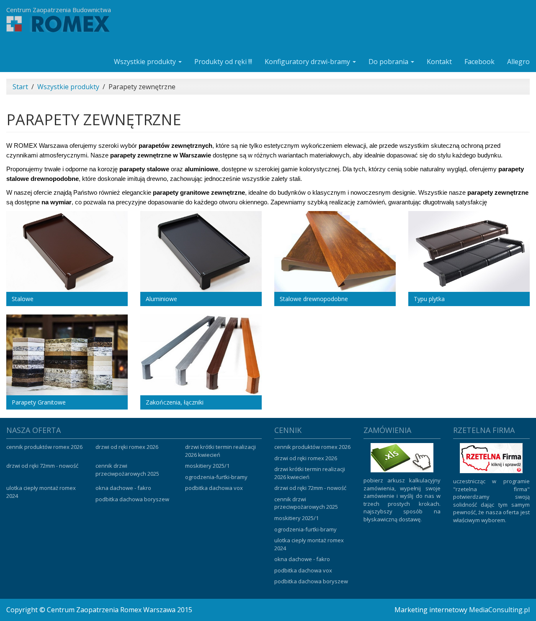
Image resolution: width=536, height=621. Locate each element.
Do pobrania (389, 61)
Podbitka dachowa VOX (214, 488)
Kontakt (439, 61)
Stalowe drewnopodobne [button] (314, 299)
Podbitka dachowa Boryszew (132, 499)
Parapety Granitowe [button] (39, 402)
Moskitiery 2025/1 (207, 465)
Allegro (518, 61)
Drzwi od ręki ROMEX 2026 (126, 447)
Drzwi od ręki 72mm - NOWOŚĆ (42, 465)
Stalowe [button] (23, 299)
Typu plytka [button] (429, 299)
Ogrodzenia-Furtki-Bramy (216, 477)
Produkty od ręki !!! (223, 61)
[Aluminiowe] (201, 251)
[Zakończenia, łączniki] (201, 354)
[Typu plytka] (469, 251)
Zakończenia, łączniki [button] (175, 402)
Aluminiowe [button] (161, 299)
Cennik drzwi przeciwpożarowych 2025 (127, 469)
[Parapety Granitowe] (67, 354)
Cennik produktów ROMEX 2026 (44, 447)
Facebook (479, 61)
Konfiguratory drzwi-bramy (308, 61)
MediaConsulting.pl (499, 609)
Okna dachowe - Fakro (123, 488)
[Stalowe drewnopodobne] (335, 251)
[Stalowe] (67, 251)
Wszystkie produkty (146, 61)
